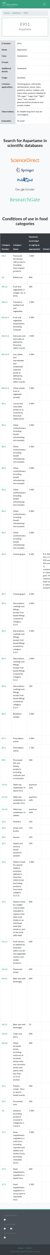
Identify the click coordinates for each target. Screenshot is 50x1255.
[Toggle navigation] (44, 4)
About (21, 1248)
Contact (28, 1248)
